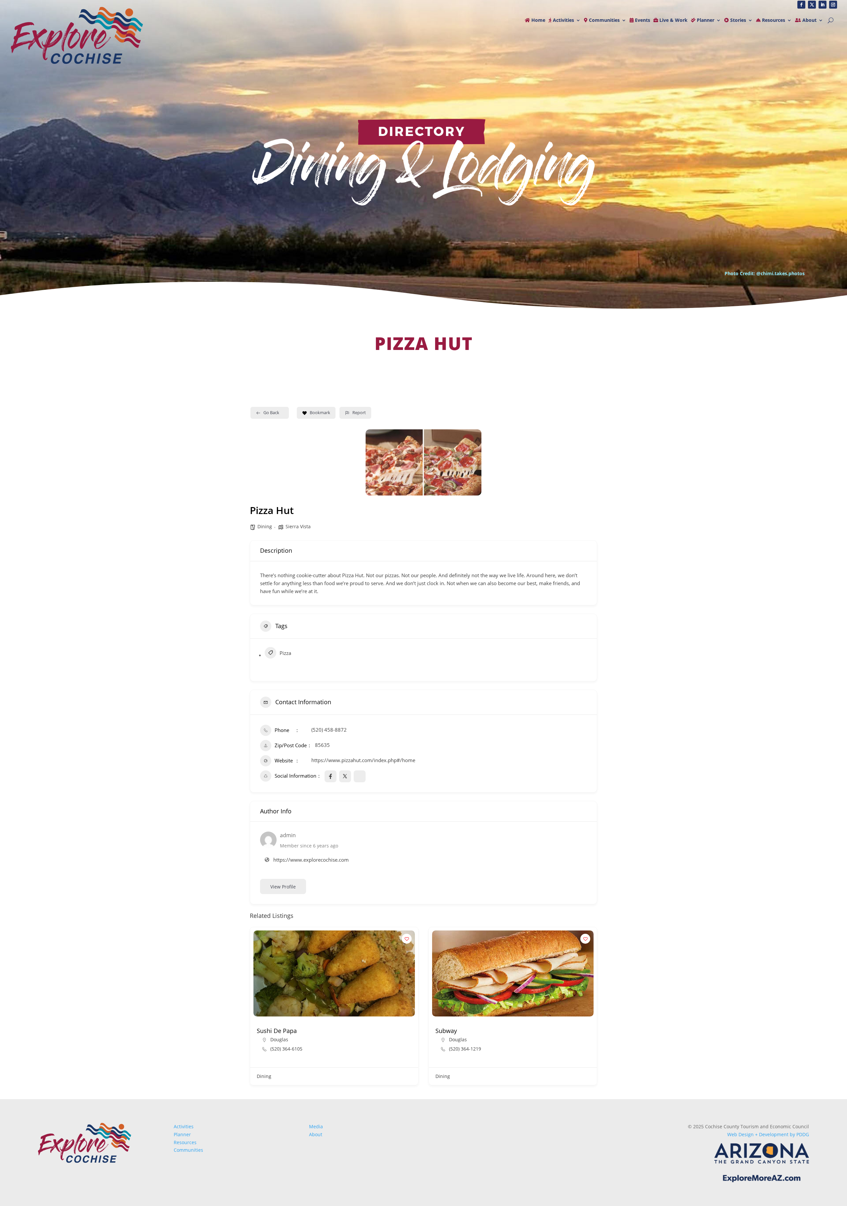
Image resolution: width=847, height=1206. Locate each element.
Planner (704, 20)
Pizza (285, 653)
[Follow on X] (812, 5)
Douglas (279, 1039)
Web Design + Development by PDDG (768, 1134)
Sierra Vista (298, 526)
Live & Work (673, 20)
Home (537, 20)
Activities (563, 20)
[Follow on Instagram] (833, 5)
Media (316, 1126)
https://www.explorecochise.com (311, 859)
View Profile (283, 886)
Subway (267, 1031)
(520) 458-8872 (329, 729)
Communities (604, 20)
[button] (254, 1008)
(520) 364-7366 (465, 1049)
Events (642, 20)
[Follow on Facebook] (801, 5)
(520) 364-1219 (286, 1049)
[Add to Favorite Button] (407, 939)
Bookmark (320, 412)
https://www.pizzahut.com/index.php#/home (363, 760)
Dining (264, 526)
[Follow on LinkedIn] (822, 5)
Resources (773, 20)
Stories (737, 20)
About (809, 20)
